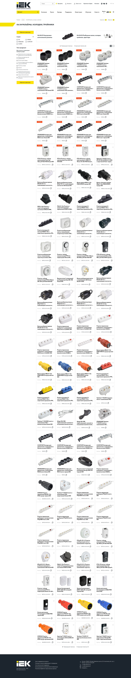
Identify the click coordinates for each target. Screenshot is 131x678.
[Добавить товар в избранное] (54, 50)
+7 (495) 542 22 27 (86, 666)
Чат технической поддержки (42, 665)
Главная (18, 19)
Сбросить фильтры (25, 32)
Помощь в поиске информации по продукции (46, 663)
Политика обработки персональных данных (46, 668)
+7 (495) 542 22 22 (86, 664)
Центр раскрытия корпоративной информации (46, 666)
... (23, 19)
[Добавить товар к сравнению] (54, 52)
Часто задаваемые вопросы (42, 661)
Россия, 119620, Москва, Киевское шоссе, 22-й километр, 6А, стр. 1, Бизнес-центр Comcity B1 (98, 662)
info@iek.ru (84, 667)
